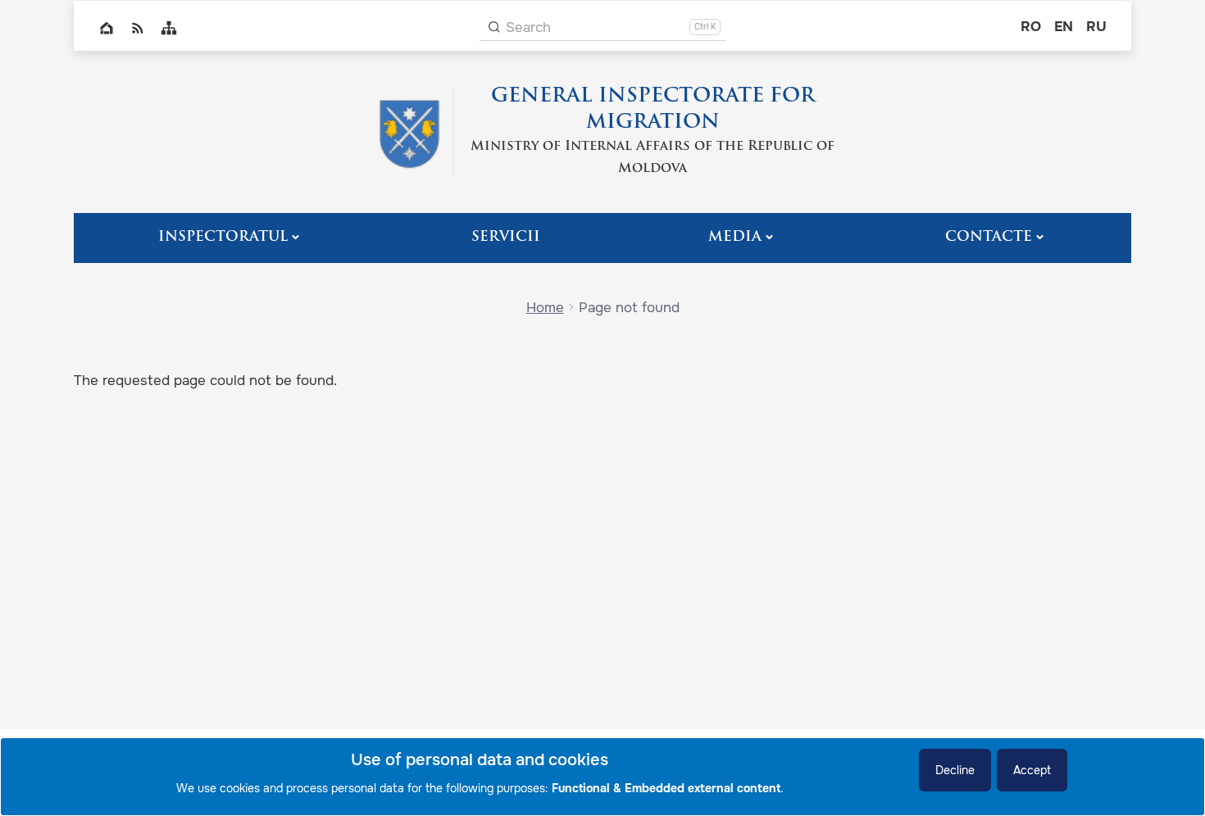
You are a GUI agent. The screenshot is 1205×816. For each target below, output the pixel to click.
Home (106, 28)
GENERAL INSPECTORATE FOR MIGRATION (653, 110)
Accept (1032, 770)
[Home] (409, 132)
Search (528, 27)
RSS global (138, 28)
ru (1096, 26)
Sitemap (169, 28)
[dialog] (602, 776)
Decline (955, 770)
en (1063, 26)
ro (1031, 26)
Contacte (988, 237)
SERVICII (505, 237)
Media (735, 237)
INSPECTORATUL (223, 237)
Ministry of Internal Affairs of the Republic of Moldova (652, 157)
